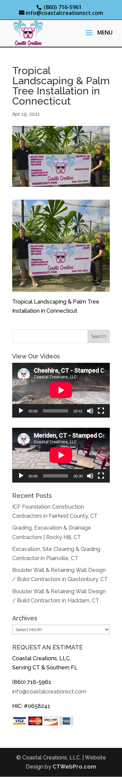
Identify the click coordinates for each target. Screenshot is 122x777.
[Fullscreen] (101, 410)
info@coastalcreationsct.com (49, 691)
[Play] (21, 410)
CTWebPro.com (74, 766)
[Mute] (90, 410)
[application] (61, 390)
